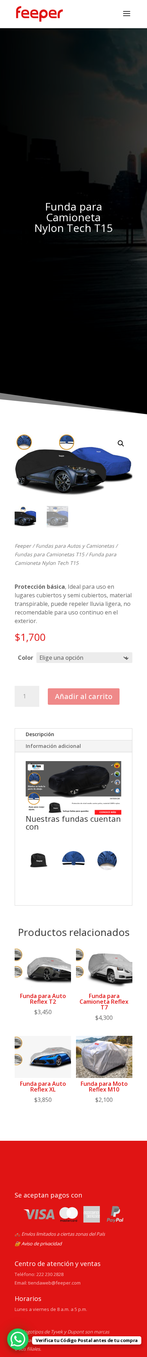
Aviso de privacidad (41, 1243)
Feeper (23, 545)
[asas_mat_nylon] (73, 861)
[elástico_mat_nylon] (107, 861)
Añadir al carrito (83, 696)
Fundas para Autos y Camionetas (75, 545)
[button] (121, 443)
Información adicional (53, 746)
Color (25, 658)
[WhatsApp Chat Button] (18, 1339)
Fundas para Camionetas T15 (49, 554)
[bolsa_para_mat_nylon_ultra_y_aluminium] (39, 861)
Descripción (40, 734)
